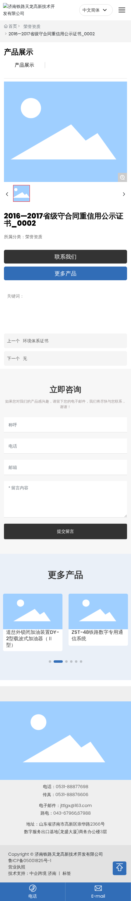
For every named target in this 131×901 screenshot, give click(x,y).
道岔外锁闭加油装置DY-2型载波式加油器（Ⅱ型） (32, 638)
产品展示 (24, 64)
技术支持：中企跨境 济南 (32, 873)
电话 (32, 896)
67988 (84, 813)
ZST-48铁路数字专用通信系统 (97, 635)
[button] (50, 661)
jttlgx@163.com (76, 805)
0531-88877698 (72, 787)
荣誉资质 (32, 26)
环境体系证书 (35, 341)
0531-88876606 (71, 794)
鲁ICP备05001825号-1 (29, 860)
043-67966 (65, 813)
